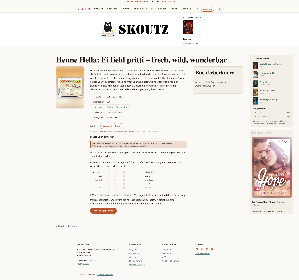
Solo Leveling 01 (267, 73)
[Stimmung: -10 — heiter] (112, 176)
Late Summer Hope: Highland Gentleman (268, 202)
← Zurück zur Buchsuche (67, 226)
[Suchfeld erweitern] (219, 9)
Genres (132, 257)
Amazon (106, 126)
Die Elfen (263, 82)
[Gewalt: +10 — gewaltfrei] (135, 184)
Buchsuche (134, 253)
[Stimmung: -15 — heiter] (106, 176)
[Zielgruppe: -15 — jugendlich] (106, 180)
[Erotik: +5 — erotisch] (129, 188)
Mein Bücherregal (137, 264)
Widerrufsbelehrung (171, 261)
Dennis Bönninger (264, 116)
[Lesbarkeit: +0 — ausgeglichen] (123, 172)
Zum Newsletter (202, 253)
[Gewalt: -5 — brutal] (118, 184)
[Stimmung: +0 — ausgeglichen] (123, 176)
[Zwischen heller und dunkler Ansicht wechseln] (198, 8)
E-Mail (94, 195)
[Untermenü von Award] (130, 9)
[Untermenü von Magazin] (104, 9)
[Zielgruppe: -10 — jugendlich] (112, 180)
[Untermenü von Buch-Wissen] (148, 9)
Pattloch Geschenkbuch (118, 107)
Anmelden (207, 9)
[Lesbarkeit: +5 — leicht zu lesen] (129, 172)
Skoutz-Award (135, 261)
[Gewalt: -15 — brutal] (106, 184)
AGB (164, 257)
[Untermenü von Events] (178, 9)
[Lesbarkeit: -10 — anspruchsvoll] (112, 172)
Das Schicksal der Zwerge (271, 64)
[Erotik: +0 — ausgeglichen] (123, 188)
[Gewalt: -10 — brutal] (112, 184)
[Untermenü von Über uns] (192, 9)
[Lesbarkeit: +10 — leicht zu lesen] (135, 172)
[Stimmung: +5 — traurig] (129, 176)
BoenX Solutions (105, 274)
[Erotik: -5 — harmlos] (118, 188)
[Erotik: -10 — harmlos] (112, 188)
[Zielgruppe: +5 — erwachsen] (129, 180)
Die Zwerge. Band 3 (268, 91)
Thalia (117, 126)
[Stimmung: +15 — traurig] (141, 176)
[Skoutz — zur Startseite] (134, 29)
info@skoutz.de (83, 264)
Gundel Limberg (191, 38)
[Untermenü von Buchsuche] (119, 9)
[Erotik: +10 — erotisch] (135, 188)
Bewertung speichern (103, 210)
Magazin (133, 249)
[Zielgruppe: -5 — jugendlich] (118, 180)
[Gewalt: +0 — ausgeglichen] (123, 184)
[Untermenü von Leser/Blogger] (167, 9)
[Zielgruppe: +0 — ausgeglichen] (123, 180)
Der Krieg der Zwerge (269, 99)
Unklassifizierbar (115, 112)
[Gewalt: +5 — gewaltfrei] (129, 184)
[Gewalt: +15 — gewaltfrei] (141, 184)
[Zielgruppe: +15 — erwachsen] (141, 180)
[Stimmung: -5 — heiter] (118, 176)
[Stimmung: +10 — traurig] (135, 176)
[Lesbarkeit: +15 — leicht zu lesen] (141, 172)
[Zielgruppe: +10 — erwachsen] (135, 180)
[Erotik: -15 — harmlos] (106, 188)
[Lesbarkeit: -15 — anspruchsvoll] (106, 172)
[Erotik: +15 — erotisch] (141, 188)
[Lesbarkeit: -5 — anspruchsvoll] (118, 172)
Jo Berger (255, 205)
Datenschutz (168, 253)
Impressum (167, 249)
